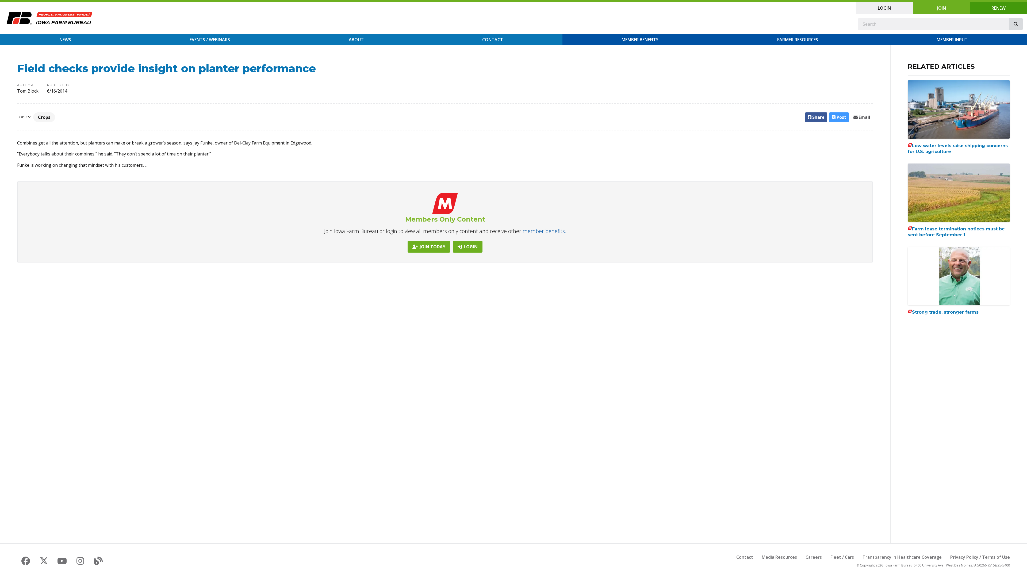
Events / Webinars (210, 40)
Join (941, 8)
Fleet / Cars (842, 557)
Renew (998, 8)
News (65, 40)
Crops (44, 117)
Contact (492, 40)
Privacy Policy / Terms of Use (980, 557)
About (356, 40)
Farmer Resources (797, 40)
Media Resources (779, 557)
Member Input (952, 40)
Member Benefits (640, 40)
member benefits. (544, 231)
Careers (814, 557)
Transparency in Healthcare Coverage (902, 557)
